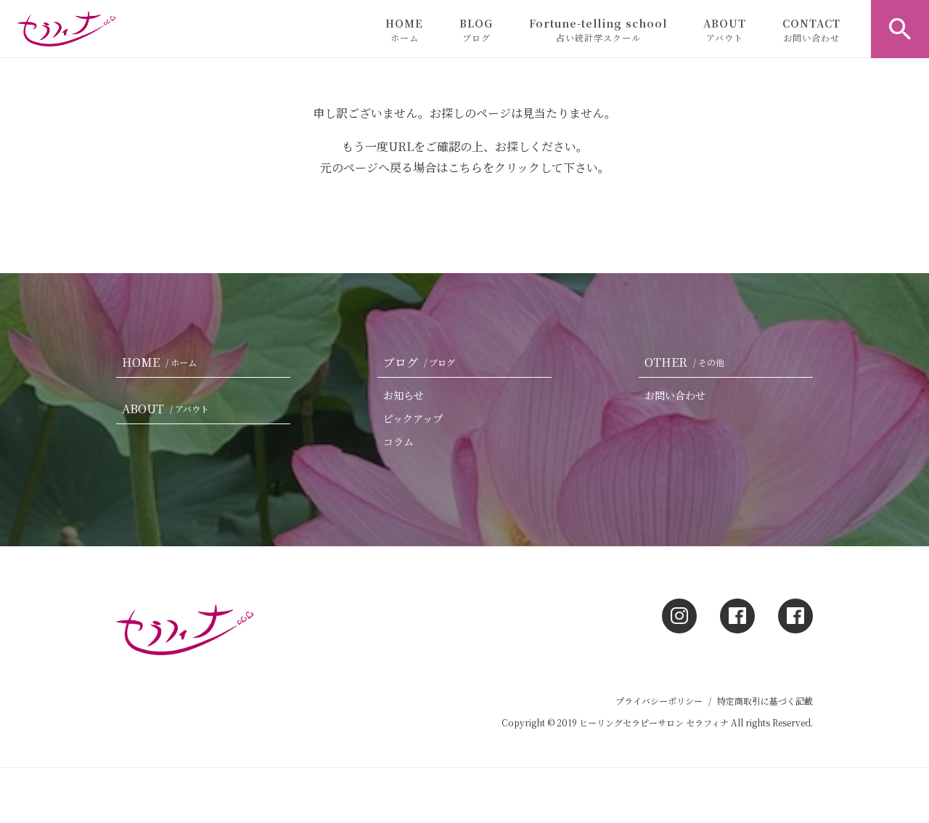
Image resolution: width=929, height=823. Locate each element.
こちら (465, 167)
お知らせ (403, 395)
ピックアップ (413, 418)
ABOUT (724, 30)
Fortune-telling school (598, 30)
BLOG (476, 30)
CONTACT (811, 30)
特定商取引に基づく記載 (765, 700)
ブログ (419, 362)
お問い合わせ (674, 395)
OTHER (684, 362)
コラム (398, 441)
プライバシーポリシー (659, 700)
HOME (404, 30)
